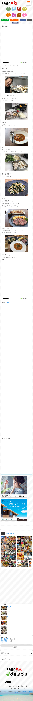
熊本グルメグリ (14, 19)
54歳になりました (4, 642)
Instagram (15, 22)
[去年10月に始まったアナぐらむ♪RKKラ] (20, 563)
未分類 (7, 302)
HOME (11, 686)
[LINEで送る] (23, 62)
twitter (29, 19)
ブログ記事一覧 (5, 19)
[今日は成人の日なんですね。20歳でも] (28, 556)
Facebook (22, 19)
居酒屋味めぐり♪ (4, 640)
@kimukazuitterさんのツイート (8, 527)
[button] (28, 3)
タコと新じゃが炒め (5, 638)
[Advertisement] (16, 43)
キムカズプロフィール (19, 688)
